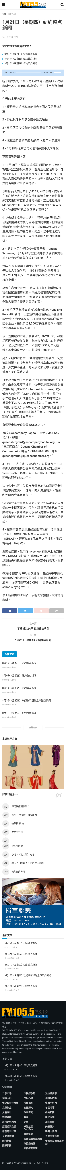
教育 (26, 1117)
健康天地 (7, 1098)
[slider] (58, 72)
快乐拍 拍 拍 (18, 823)
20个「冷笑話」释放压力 (24, 814)
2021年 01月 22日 (10, 37)
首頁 (4, 14)
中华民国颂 (17, 845)
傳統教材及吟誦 (10, 1103)
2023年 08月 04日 (10, 680)
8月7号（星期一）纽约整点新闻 (20, 53)
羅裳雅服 (49, 1121)
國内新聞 (7, 1140)
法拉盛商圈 (29, 1143)
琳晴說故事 (51, 1098)
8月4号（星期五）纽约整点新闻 (20, 58)
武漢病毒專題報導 (33, 1138)
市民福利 (28, 1103)
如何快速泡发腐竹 (21, 806)
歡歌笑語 (28, 1134)
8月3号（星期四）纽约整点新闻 (20, 63)
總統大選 (49, 1117)
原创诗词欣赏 (9, 1121)
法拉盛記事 (51, 1093)
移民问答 (49, 1107)
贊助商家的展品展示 (54, 1142)
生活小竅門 (51, 1103)
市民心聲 (28, 1098)
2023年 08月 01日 (10, 717)
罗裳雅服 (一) (9, 794)
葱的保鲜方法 (18, 871)
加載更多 (33, 727)
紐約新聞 (12, 14)
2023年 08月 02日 (10, 705)
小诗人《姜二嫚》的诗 (23, 854)
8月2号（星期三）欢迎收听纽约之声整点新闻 (26, 700)
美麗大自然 (51, 1131)
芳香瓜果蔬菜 (52, 1136)
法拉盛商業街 (31, 1148)
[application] (33, 73)
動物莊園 (7, 1117)
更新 (26, 1121)
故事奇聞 (28, 1112)
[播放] (6, 72)
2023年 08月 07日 (10, 667)
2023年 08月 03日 (10, 692)
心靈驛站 (28, 1107)
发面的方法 (17, 831)
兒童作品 (7, 1107)
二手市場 (7, 1093)
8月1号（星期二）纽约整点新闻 (19, 713)
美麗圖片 (49, 1126)
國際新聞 (7, 1145)
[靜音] (50, 72)
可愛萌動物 (8, 1136)
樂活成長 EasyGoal (28, 1128)
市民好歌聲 (29, 1093)
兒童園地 (7, 1112)
